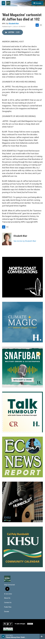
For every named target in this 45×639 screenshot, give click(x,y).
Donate (38, 3)
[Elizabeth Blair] (7, 239)
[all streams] (42, 636)
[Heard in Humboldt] (22, 502)
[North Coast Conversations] (22, 277)
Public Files (7, 607)
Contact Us (7, 602)
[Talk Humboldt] (22, 412)
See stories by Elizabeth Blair (25, 241)
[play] (3, 636)
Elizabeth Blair (14, 23)
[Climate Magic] (22, 322)
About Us (7, 598)
